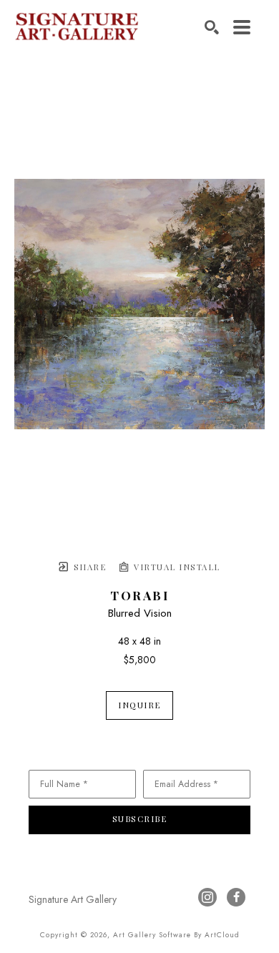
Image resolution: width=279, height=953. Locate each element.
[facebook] (236, 897)
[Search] (212, 27)
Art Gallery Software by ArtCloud (176, 934)
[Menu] (241, 27)
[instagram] (207, 897)
